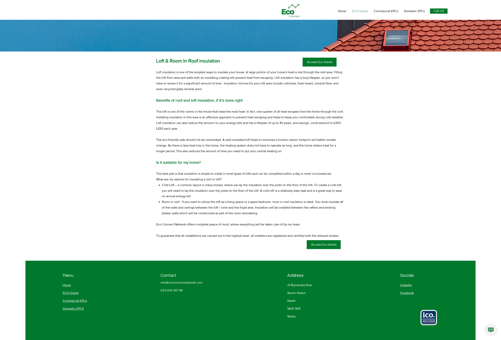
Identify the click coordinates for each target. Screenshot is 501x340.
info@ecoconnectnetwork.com (181, 282)
